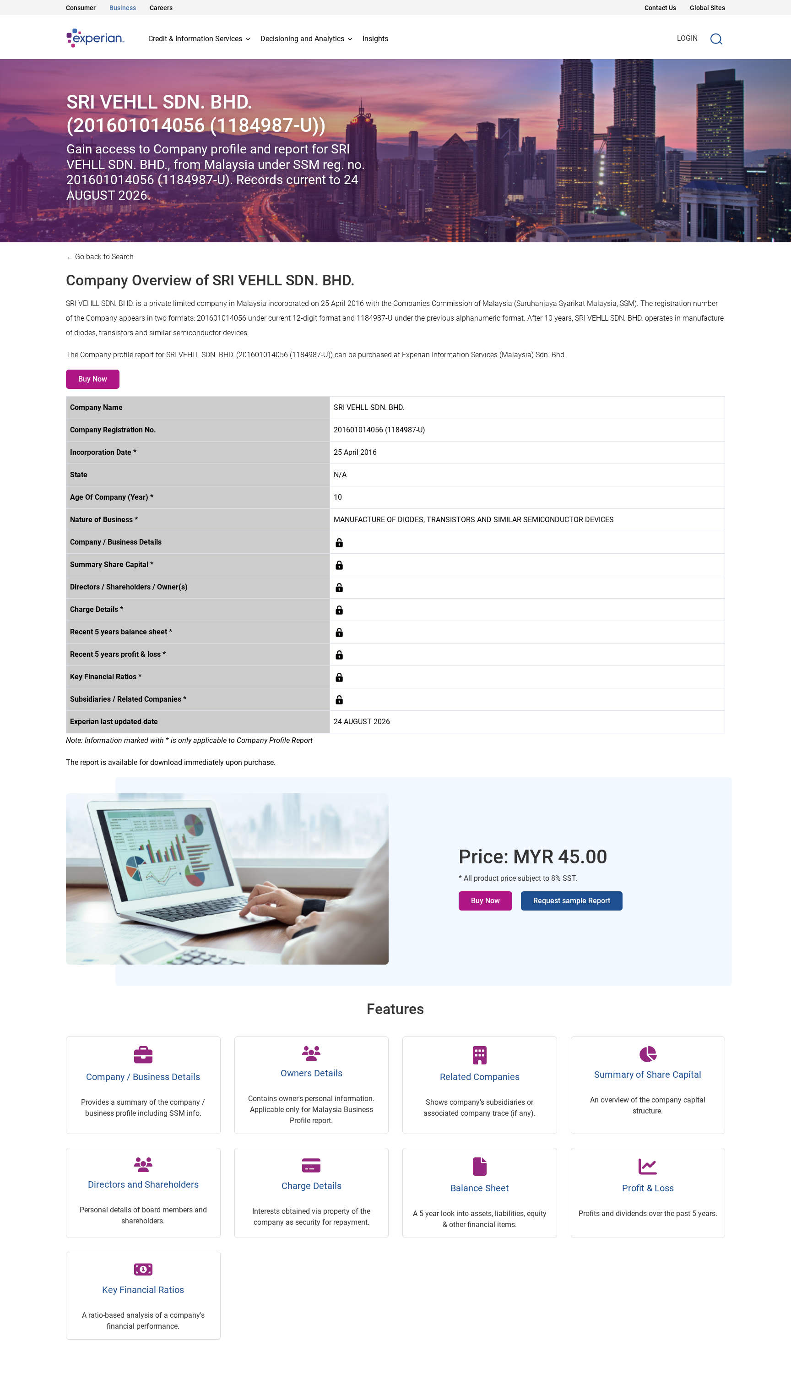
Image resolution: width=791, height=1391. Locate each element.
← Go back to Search (100, 256)
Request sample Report (571, 900)
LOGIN (687, 38)
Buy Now (92, 379)
